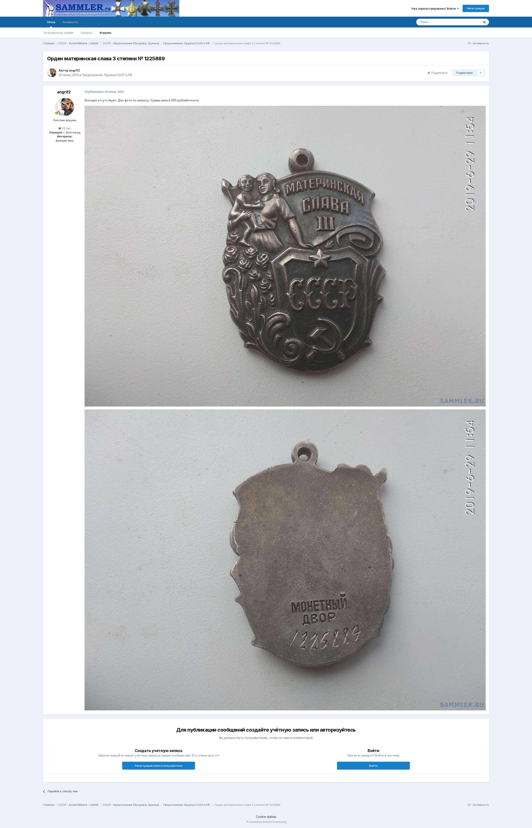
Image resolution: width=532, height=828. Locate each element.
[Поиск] (484, 22)
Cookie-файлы (266, 816)
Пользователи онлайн (58, 32)
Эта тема (468, 21)
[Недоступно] (285, 256)
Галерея (86, 32)
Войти (373, 765)
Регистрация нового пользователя (158, 765)
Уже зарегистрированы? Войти (434, 8)
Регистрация (476, 8)
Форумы (105, 32)
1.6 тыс (66, 128)
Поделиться (438, 72)
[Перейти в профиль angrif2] (51, 72)
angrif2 (74, 70)
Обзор (51, 22)
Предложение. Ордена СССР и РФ (107, 75)
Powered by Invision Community (267, 821)
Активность (70, 22)
